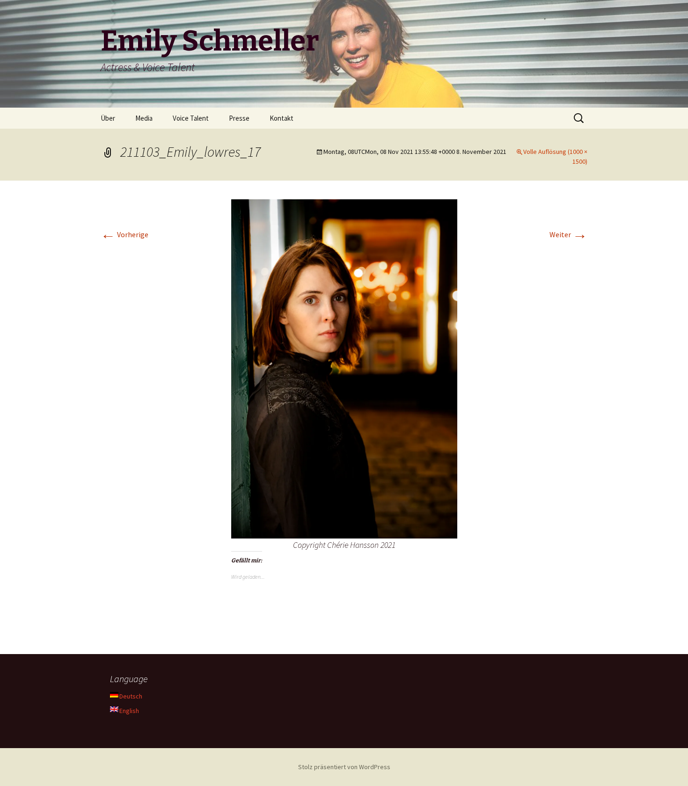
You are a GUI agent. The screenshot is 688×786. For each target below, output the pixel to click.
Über (108, 118)
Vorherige (124, 234)
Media (144, 118)
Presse (239, 118)
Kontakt (281, 118)
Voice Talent (191, 118)
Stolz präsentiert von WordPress (344, 767)
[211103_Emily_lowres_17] (344, 367)
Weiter (568, 234)
